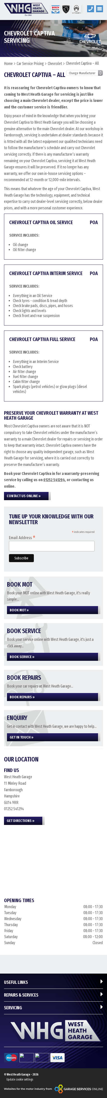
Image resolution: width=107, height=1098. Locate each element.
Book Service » (22, 657)
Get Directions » (20, 820)
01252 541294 (54, 479)
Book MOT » (19, 610)
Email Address (22, 537)
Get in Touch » (21, 737)
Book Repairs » (22, 697)
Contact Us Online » (24, 496)
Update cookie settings (19, 1079)
